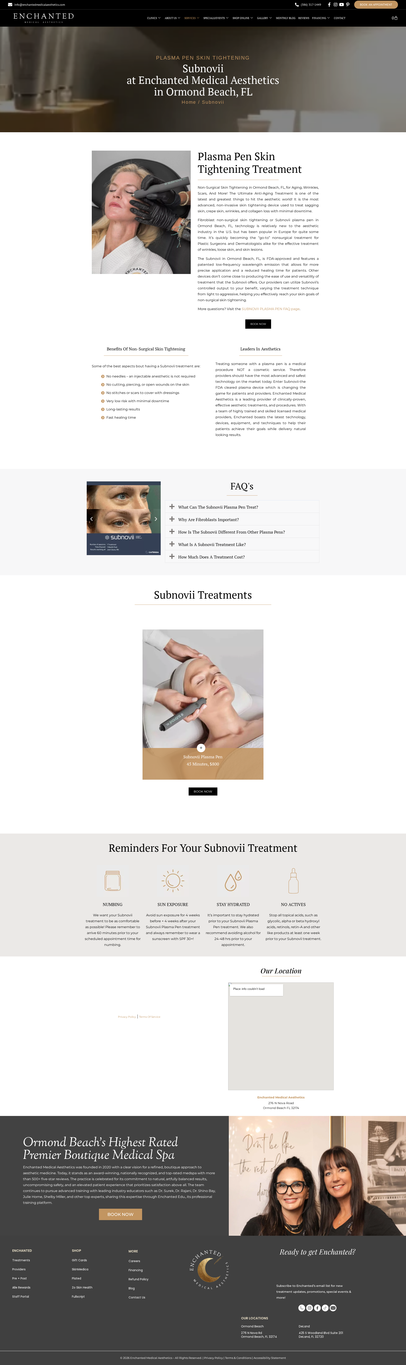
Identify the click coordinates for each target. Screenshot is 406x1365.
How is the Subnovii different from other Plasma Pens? (231, 531)
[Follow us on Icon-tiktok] (325, 1307)
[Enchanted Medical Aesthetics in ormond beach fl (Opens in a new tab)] (209, 1269)
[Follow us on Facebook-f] (329, 4)
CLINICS (152, 18)
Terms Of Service (149, 1016)
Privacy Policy (127, 1016)
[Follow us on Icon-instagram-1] (309, 1307)
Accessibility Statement (270, 1357)
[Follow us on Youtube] (341, 4)
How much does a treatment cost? (211, 556)
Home (189, 101)
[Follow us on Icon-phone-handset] (301, 1307)
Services (190, 18)
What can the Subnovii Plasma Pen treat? (218, 506)
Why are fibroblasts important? (208, 519)
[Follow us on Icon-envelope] (333, 1307)
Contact (339, 18)
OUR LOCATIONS (254, 1318)
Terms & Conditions (238, 1357)
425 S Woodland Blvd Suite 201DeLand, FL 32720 (321, 1335)
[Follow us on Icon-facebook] (317, 1307)
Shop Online (241, 18)
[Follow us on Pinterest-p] (347, 4)
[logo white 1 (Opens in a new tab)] (43, 18)
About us (171, 18)
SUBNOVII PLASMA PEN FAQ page (271, 309)
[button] (91, 518)
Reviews (303, 18)
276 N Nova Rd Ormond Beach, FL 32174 (259, 1335)
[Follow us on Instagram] (335, 4)
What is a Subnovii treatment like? (212, 544)
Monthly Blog (285, 18)
